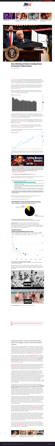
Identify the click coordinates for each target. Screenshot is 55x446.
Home (26, 8)
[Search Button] (31, 0)
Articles (6, 23)
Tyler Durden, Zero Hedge (15, 68)
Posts (29, 8)
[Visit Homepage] (27, 4)
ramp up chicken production (21, 121)
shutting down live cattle (18, 126)
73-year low (14, 92)
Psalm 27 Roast (20, 364)
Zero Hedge (13, 79)
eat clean (33, 305)
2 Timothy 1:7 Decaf (15, 365)
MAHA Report (24, 177)
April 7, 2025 (33, 174)
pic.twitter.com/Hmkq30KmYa (18, 171)
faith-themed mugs (35, 407)
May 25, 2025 (21, 68)
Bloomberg (18, 88)
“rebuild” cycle (15, 116)
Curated (8, 23)
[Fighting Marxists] (27, 160)
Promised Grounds (19, 424)
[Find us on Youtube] (39, 1)
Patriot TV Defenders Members (47, 0)
